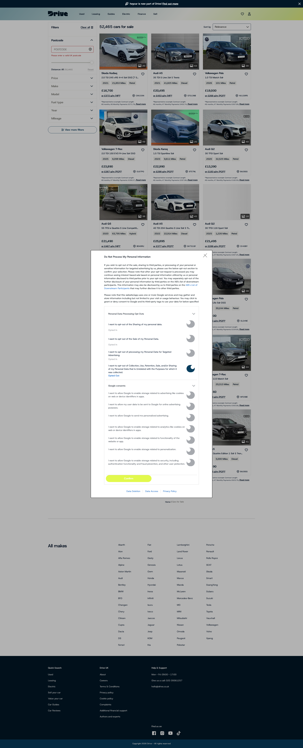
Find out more (170, 3)
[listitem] (151, 313)
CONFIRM (128, 478)
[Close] (206, 256)
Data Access (151, 491)
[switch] (191, 324)
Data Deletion (133, 491)
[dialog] (151, 374)
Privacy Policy (170, 491)
